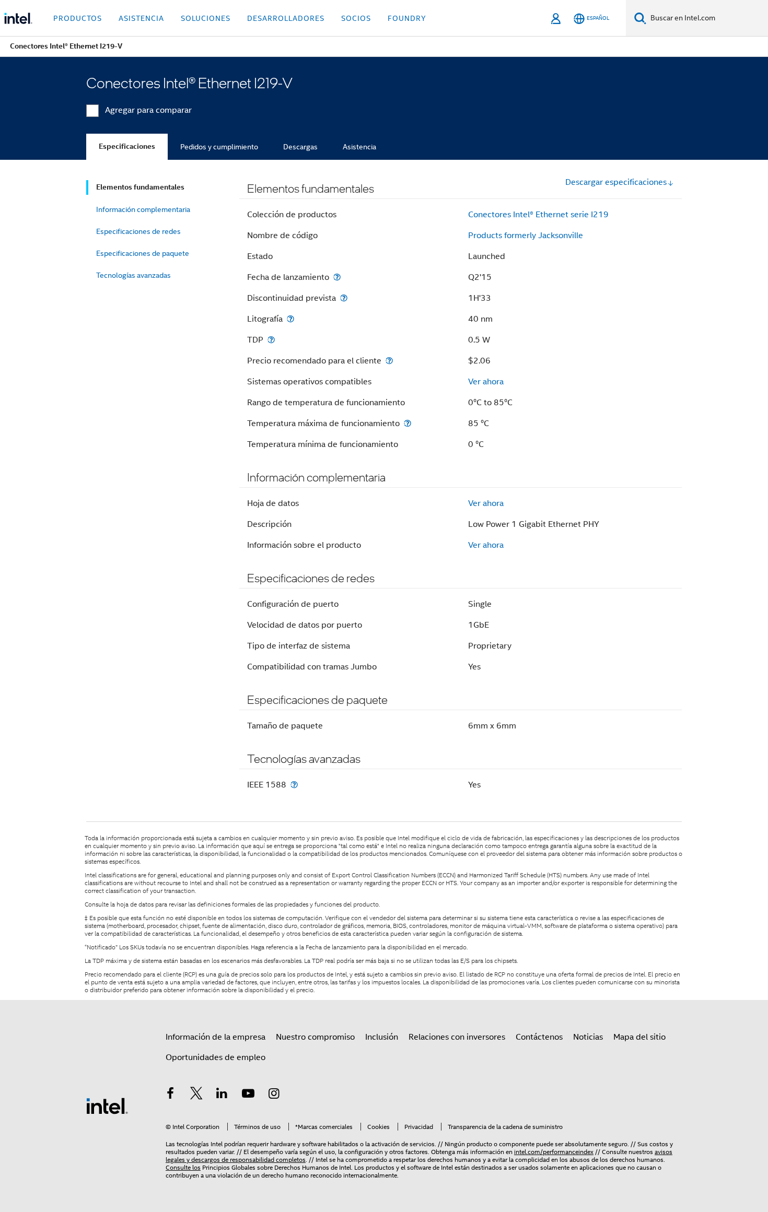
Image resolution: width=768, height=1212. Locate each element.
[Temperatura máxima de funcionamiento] (407, 423)
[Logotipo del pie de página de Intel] (107, 1105)
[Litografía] (290, 318)
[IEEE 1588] (294, 784)
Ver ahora (486, 381)
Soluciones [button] (205, 18)
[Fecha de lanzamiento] (337, 277)
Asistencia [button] (141, 18)
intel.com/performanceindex (554, 1152)
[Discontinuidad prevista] (344, 297)
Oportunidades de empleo (215, 1057)
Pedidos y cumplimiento (219, 146)
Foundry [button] (407, 18)
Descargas (300, 146)
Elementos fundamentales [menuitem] (140, 187)
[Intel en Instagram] (274, 1095)
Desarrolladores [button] (285, 18)
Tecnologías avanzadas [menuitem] (133, 275)
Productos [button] (77, 18)
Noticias (588, 1037)
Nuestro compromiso (315, 1037)
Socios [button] (356, 18)
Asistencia (359, 146)
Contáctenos (539, 1037)
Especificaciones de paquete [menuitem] (142, 253)
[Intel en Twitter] (196, 1095)
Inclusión (381, 1037)
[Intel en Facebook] (170, 1095)
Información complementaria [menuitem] (143, 209)
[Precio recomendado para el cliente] (389, 360)
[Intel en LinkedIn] (222, 1095)
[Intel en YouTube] (248, 1095)
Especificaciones (127, 146)
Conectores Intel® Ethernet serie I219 (538, 214)
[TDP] (271, 339)
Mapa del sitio (639, 1037)
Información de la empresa (215, 1037)
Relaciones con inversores (457, 1037)
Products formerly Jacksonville (525, 235)
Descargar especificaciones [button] (616, 182)
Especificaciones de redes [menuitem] (138, 231)
